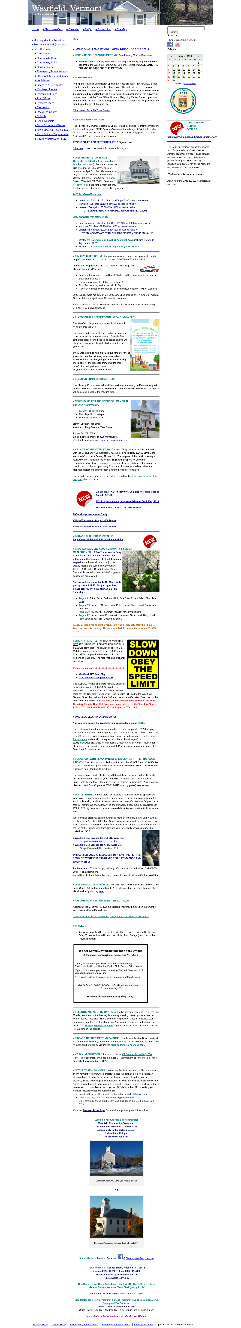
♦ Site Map (121, 29)
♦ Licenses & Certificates (49, 84)
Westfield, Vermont (67, 8)
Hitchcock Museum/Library (113, 440)
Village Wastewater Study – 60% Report (94, 526)
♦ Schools (40, 116)
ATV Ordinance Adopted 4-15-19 (96, 677)
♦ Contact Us (103, 29)
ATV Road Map (97, 674)
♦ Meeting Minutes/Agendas (48, 40)
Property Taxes (116, 265)
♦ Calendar (72, 29)
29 (199, 77)
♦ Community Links (46, 62)
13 (189, 70)
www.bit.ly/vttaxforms (136, 1094)
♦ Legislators (42, 80)
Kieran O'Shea (190, 84)
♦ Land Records (41, 49)
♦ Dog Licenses (44, 67)
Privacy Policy (40, 1324)
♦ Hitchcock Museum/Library (51, 75)
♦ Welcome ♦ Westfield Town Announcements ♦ (111, 49)
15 (199, 70)
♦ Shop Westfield (44, 120)
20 (189, 73)
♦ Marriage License (46, 89)
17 (174, 73)
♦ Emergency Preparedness (51, 71)
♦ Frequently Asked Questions (49, 44)
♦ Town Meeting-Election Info (51, 129)
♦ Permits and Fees (46, 93)
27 (189, 77)
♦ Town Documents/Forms (50, 125)
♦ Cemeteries (42, 53)
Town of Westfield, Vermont (140, 1258)
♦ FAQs (87, 29)
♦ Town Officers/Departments (51, 134)
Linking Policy (59, 1324)
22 (199, 73)
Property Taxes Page (94, 1110)
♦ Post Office (42, 98)
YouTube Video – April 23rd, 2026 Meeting (118, 507)
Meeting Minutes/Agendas (99, 1025)
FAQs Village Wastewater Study (90, 514)
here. (101, 891)
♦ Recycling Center (46, 111)
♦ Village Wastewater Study (50, 138)
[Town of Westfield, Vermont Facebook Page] (120, 1258)
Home (35, 29)
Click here (78, 148)
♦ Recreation (42, 107)
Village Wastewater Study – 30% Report (94, 520)
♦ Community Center (47, 58)
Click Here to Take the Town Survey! (91, 110)
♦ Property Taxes (44, 102)
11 (179, 70)
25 (179, 77)
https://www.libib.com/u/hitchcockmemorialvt (98, 539)
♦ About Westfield (52, 29)
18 (179, 73)
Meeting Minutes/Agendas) (138, 55)
